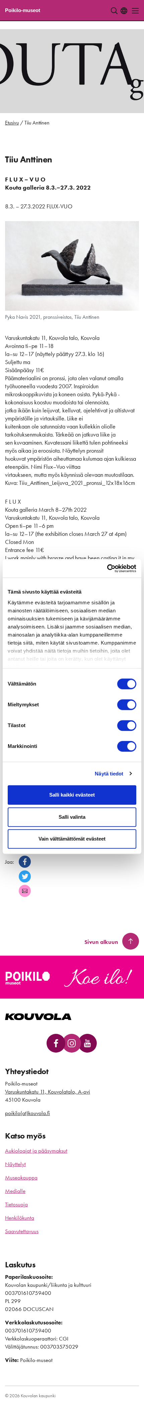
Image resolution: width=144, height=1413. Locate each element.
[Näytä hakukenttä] (114, 10)
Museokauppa (21, 1177)
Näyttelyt (15, 1164)
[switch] (126, 704)
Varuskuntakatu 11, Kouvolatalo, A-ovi (47, 1091)
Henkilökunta (19, 1217)
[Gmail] (25, 891)
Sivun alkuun (101, 942)
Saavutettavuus (22, 1231)
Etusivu (12, 122)
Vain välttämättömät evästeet (72, 839)
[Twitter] (25, 876)
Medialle (15, 1191)
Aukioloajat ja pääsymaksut (36, 1150)
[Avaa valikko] (133, 10)
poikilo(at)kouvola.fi (27, 1113)
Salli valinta (72, 817)
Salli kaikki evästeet (72, 795)
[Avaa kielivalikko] (124, 10)
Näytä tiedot (109, 773)
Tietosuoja (16, 1204)
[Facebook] (25, 862)
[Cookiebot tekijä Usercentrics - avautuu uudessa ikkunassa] (107, 568)
